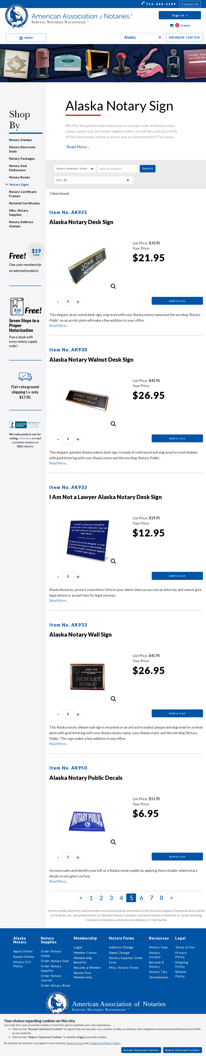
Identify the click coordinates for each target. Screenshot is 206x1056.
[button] (180, 15)
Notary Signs (19, 184)
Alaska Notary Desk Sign (81, 221)
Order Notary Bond (55, 985)
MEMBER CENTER (184, 37)
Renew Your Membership (83, 975)
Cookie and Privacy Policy (104, 1043)
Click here (25, 438)
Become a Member (87, 967)
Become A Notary (156, 964)
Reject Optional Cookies (182, 1050)
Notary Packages (22, 158)
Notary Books (19, 177)
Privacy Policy (181, 955)
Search (147, 168)
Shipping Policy (181, 964)
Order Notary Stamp (51, 953)
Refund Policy (180, 974)
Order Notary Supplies (51, 968)
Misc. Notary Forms (124, 967)
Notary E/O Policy (22, 964)
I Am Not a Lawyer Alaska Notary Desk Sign (105, 496)
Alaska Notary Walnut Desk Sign (91, 359)
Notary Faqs (158, 947)
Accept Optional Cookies (141, 1050)
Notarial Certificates (24, 203)
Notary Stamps (20, 140)
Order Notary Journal (51, 978)
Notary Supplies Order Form (126, 960)
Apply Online (23, 951)
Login (78, 947)
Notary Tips (158, 972)
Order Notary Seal (55, 961)
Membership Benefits (83, 960)
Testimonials (158, 977)
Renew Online (23, 956)
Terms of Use (74, 1043)
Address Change (121, 947)
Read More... (78, 146)
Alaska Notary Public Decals (86, 777)
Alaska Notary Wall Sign (80, 634)
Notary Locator (155, 955)
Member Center (85, 952)
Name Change (119, 952)
